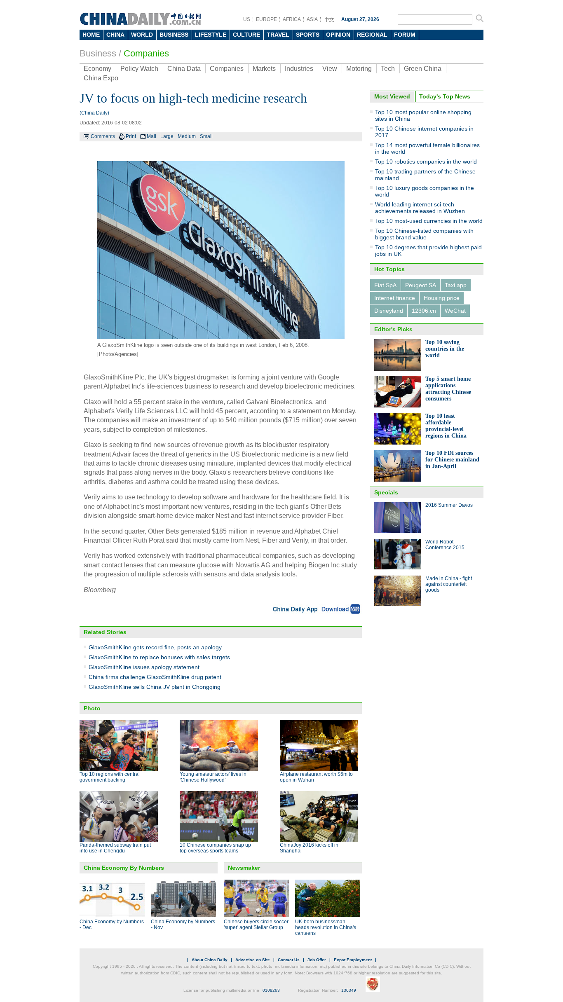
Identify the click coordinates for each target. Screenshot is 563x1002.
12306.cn (424, 310)
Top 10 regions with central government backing (110, 777)
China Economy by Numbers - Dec (112, 924)
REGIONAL (372, 34)
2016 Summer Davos (449, 505)
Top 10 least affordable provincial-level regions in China (446, 426)
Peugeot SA (420, 285)
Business (98, 53)
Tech (388, 68)
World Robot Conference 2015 (444, 544)
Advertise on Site (252, 960)
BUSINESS (174, 34)
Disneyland (388, 310)
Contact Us (289, 960)
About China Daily (210, 960)
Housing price (442, 298)
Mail (151, 136)
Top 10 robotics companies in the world (426, 161)
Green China (422, 68)
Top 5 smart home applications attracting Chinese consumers (448, 389)
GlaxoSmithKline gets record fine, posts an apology (155, 647)
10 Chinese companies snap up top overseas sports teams (215, 848)
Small (206, 136)
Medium (187, 136)
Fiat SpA (385, 285)
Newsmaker (244, 867)
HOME (91, 34)
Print (131, 136)
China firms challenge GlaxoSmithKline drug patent (155, 677)
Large (167, 136)
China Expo (101, 78)
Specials (386, 492)
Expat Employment (353, 960)
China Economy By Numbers (124, 867)
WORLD (142, 34)
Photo (92, 708)
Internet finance (394, 298)
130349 (348, 990)
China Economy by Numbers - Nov (183, 924)
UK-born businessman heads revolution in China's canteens (325, 927)
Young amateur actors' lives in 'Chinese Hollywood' (213, 777)
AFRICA (292, 19)
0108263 (271, 990)
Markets (264, 68)
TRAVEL (278, 34)
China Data (184, 68)
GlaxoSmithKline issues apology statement (144, 667)
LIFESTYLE (210, 34)
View (329, 68)
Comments (103, 136)
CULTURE (246, 34)
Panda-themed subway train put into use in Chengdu (115, 848)
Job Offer (316, 960)
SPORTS (307, 34)
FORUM (404, 34)
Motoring (359, 68)
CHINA (115, 34)
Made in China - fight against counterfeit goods (448, 584)
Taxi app (456, 285)
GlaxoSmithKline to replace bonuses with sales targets (159, 657)
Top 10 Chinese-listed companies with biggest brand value (424, 234)
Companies (146, 53)
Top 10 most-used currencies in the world (429, 221)
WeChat (455, 310)
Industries (299, 68)
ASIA (312, 19)
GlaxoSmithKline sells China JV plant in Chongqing (155, 687)
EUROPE (266, 19)
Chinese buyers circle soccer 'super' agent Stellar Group (256, 924)
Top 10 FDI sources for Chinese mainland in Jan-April (452, 459)
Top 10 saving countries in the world (444, 348)
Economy (97, 68)
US (246, 19)
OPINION (338, 34)
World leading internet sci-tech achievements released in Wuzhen (420, 207)
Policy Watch (139, 68)
